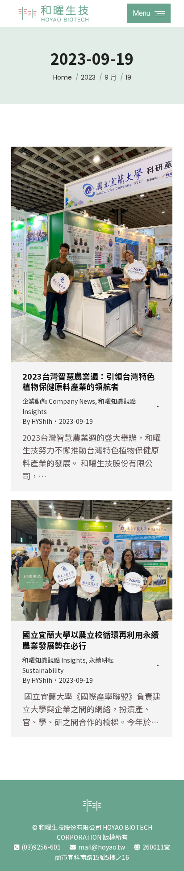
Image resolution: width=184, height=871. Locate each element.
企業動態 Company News (58, 401)
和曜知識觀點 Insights (54, 659)
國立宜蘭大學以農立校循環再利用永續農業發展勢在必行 (90, 640)
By (37, 421)
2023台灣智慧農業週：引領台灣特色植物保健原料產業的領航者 (88, 381)
